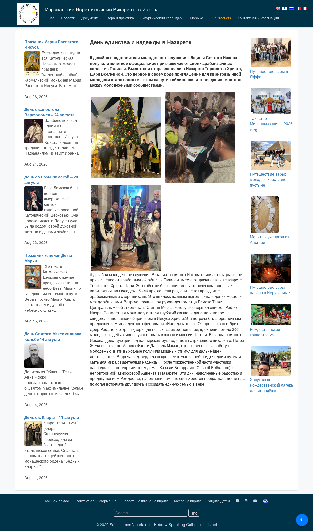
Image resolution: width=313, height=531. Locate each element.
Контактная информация (258, 17)
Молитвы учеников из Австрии (269, 239)
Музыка (196, 17)
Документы (90, 17)
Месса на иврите (188, 500)
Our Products (220, 17)
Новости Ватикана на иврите (145, 500)
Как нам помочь (58, 500)
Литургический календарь (162, 17)
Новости (68, 17)
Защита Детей (219, 500)
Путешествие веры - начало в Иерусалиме (270, 289)
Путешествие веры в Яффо (269, 73)
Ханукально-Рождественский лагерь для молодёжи (271, 385)
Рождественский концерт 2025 (265, 331)
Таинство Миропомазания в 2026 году (271, 123)
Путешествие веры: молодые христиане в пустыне (270, 179)
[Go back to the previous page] (302, 520)
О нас (50, 17)
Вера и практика (120, 17)
